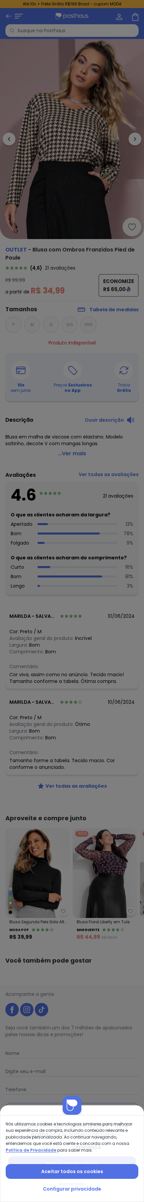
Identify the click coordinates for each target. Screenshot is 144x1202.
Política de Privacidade (31, 1150)
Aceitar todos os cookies (72, 1171)
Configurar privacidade (72, 1189)
